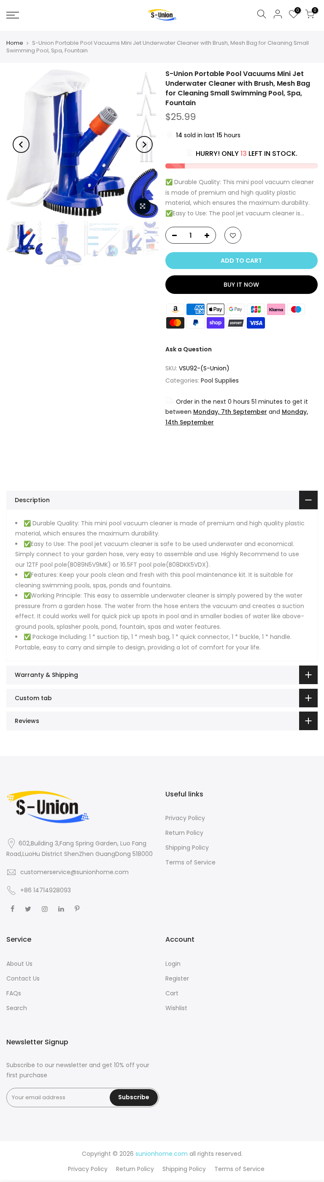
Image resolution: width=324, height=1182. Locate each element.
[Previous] (21, 144)
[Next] (144, 144)
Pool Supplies (220, 380)
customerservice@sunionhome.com (74, 872)
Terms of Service (190, 862)
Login (173, 963)
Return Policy (184, 833)
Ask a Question (188, 349)
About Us (19, 963)
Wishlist (176, 1008)
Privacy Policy (185, 818)
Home (14, 43)
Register (177, 978)
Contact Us (23, 978)
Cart (171, 993)
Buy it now (241, 284)
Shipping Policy (187, 847)
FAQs (13, 993)
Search (16, 1008)
